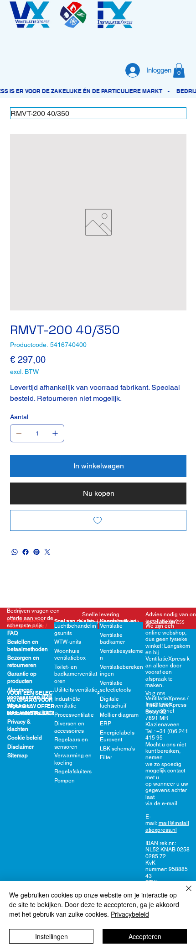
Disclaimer (20, 747)
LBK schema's (117, 748)
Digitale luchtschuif (113, 702)
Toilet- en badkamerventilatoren (75, 674)
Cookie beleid (24, 738)
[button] (179, 70)
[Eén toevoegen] (55, 433)
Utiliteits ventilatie (76, 690)
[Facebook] (25, 551)
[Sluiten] (183, 894)
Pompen (64, 780)
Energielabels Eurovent (117, 736)
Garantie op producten (21, 677)
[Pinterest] (36, 551)
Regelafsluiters (73, 771)
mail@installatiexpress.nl (167, 826)
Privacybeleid (130, 914)
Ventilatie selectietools (115, 686)
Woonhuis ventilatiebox (70, 654)
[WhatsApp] (14, 551)
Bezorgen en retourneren (23, 661)
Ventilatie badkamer (112, 639)
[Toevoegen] (98, 520)
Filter (106, 757)
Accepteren (145, 936)
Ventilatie (111, 626)
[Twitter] (47, 551)
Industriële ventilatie (67, 702)
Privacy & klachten (19, 725)
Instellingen (51, 936)
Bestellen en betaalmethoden (27, 645)
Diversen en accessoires (69, 727)
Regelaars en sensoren (71, 743)
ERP (105, 723)
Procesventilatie (74, 715)
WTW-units (67, 642)
